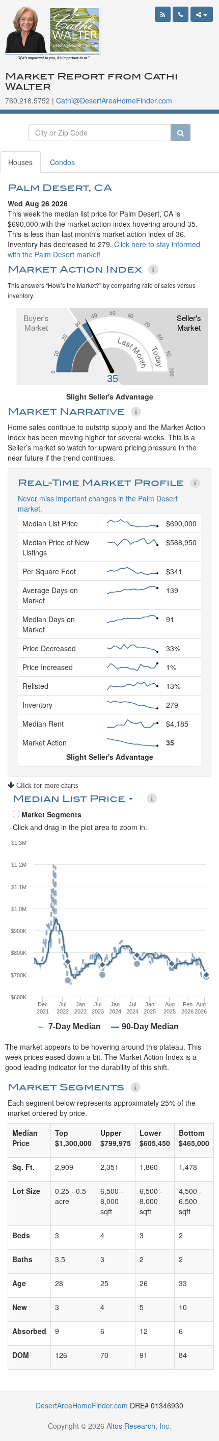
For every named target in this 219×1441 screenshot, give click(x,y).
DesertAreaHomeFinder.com (82, 1405)
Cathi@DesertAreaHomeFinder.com (114, 100)
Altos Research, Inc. (138, 1426)
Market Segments (50, 814)
